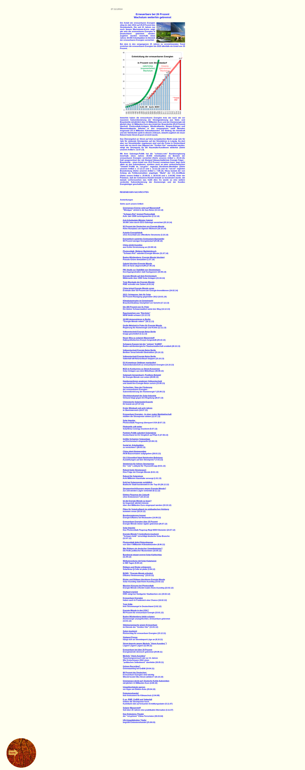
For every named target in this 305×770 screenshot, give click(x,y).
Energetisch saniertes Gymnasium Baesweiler (143, 239)
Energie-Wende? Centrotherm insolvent (141, 534)
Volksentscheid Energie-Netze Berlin (139, 332)
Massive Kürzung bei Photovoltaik (138, 586)
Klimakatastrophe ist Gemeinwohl (138, 301)
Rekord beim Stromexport (134, 470)
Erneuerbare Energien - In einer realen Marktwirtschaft (147, 414)
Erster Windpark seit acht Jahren (137, 408)
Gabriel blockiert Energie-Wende (137, 264)
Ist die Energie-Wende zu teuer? (137, 501)
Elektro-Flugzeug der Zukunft (136, 495)
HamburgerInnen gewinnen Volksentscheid (142, 381)
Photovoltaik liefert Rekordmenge (138, 542)
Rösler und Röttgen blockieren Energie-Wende (144, 579)
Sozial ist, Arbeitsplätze (133, 445)
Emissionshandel (131, 693)
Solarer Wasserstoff (132, 708)
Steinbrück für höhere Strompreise (138, 464)
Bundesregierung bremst (134, 515)
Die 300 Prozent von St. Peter (136, 307)
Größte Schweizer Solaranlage (136, 439)
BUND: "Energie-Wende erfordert (138, 573)
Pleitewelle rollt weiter (132, 427)
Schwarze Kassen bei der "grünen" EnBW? (142, 344)
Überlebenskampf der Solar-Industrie (139, 396)
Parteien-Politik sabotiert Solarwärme (139, 433)
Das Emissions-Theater (133, 714)
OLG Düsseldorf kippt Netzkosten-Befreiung (143, 458)
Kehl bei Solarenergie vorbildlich (137, 482)
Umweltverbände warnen (134, 687)
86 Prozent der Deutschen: (135, 673)
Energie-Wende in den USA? (136, 610)
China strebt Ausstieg (132, 245)
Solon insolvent (130, 631)
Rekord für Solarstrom (133, 476)
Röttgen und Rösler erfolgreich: (137, 567)
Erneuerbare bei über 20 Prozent (137, 650)
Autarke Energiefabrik (132, 233)
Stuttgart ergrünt (130, 592)
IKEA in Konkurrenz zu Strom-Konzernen (141, 369)
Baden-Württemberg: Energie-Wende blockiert (144, 257)
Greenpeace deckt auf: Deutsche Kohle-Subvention (146, 681)
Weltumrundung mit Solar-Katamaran (139, 561)
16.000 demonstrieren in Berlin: (137, 319)
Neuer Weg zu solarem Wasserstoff (138, 338)
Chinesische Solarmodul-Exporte (138, 402)
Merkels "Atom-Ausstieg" (134, 656)
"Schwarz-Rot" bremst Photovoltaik (139, 214)
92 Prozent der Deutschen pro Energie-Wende (143, 226)
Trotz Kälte (127, 604)
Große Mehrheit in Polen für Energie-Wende (142, 325)
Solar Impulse (129, 420)
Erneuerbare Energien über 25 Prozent (140, 522)
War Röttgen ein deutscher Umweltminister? (143, 549)
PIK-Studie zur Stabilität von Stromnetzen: (142, 270)
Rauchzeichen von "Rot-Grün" (136, 313)
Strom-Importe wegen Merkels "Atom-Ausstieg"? (145, 644)
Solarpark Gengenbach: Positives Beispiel (142, 375)
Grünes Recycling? (131, 666)
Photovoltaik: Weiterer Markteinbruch (139, 251)
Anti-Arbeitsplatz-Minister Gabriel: (138, 220)
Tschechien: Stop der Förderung (137, 387)
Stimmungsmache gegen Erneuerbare (140, 625)
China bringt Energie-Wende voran (138, 288)
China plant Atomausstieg (134, 451)
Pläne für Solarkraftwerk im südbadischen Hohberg (146, 509)
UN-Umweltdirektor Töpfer (134, 720)
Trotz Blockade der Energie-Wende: (139, 282)
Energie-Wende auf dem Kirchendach (140, 276)
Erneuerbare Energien (133, 598)
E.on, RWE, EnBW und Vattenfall (137, 699)
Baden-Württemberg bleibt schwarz (139, 617)
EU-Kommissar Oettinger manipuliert (139, 363)
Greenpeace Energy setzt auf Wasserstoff (141, 208)
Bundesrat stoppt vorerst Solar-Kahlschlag (142, 555)
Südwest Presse (130, 637)
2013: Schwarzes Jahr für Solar (137, 295)
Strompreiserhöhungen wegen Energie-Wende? (144, 489)
